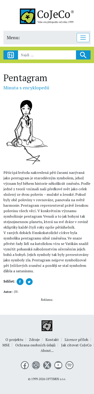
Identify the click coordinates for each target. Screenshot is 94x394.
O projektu (14, 339)
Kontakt (52, 339)
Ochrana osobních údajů (35, 345)
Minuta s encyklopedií (26, 88)
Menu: (13, 37)
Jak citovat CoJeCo (76, 345)
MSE (6, 345)
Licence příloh (76, 339)
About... (47, 350)
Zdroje (34, 339)
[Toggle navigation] (83, 37)
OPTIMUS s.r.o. (56, 379)
